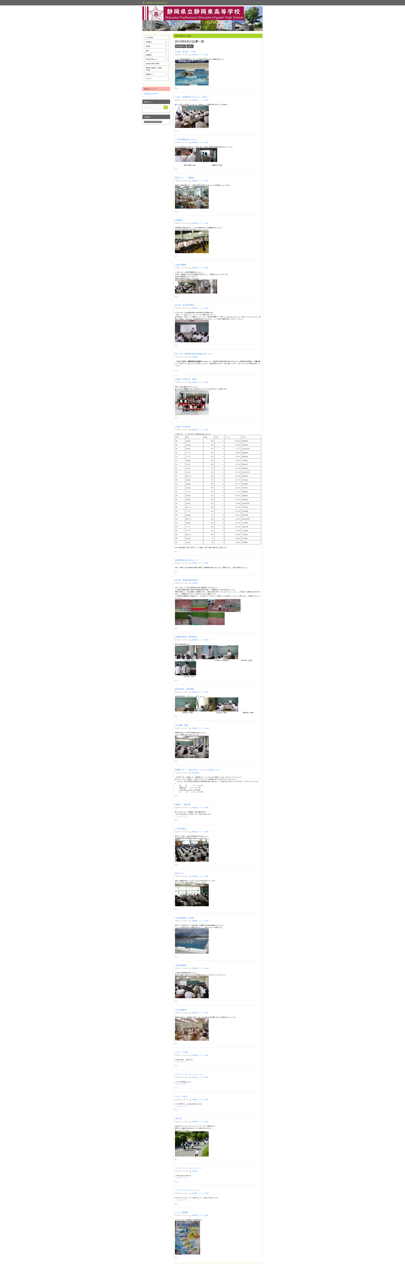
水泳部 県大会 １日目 (185, 51)
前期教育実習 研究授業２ (186, 636)
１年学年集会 (180, 828)
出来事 (206, 100)
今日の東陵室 (180, 1009)
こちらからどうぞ (181, 816)
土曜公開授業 (180, 264)
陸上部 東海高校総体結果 (186, 580)
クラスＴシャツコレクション (187, 1190)
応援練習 (179, 220)
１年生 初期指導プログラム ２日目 (191, 96)
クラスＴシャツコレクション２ (188, 1168)
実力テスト (179, 873)
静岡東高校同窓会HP (151, 94)
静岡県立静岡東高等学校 (156, 2)
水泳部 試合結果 (182, 426)
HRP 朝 (178, 1118)
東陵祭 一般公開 (182, 804)
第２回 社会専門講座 (185, 305)
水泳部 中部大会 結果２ (186, 379)
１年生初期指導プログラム (186, 139)
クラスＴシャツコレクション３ (188, 1074)
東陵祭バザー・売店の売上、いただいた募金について (198, 769)
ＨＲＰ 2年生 (181, 1096)
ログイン (260, 3)
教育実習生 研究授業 (184, 689)
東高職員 (195, 55)
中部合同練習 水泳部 (184, 917)
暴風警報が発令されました (186, 560)
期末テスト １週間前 (184, 177)
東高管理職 (195, 773)
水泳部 (206, 55)
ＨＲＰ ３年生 (181, 1052)
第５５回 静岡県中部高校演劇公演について (194, 353)
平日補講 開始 (181, 725)
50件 (189, 46)
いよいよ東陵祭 (181, 1212)
